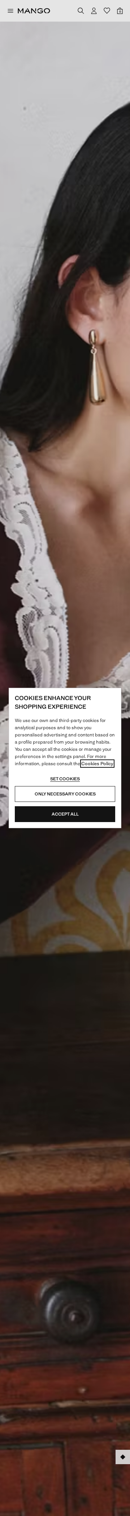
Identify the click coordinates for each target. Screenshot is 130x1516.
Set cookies (65, 779)
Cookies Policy (97, 764)
